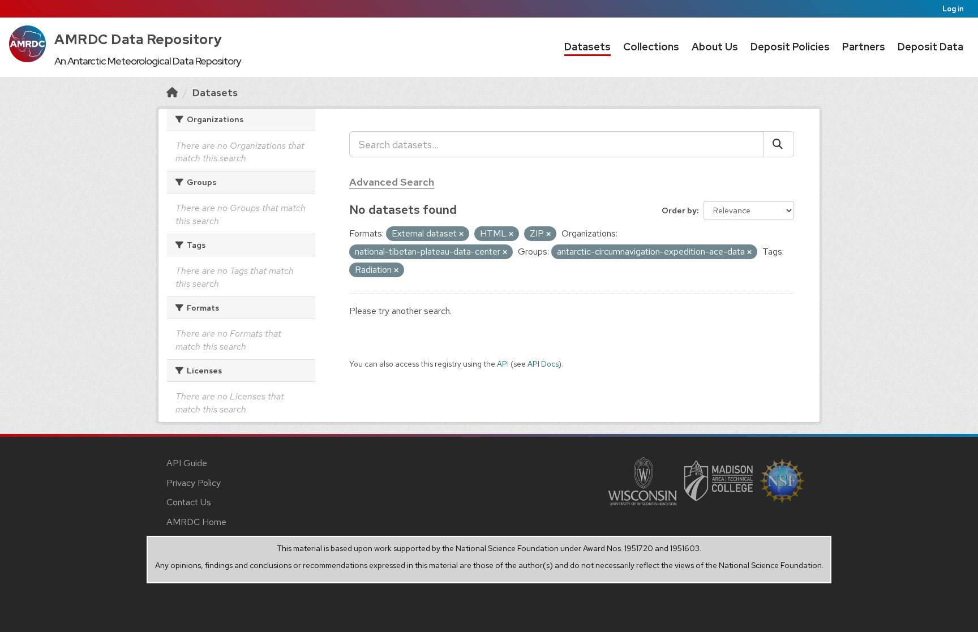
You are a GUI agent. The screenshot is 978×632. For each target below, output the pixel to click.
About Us (715, 46)
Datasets (587, 46)
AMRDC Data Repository (138, 39)
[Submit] (778, 144)
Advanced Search (391, 181)
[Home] (172, 92)
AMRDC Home (196, 522)
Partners (863, 46)
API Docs (543, 364)
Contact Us (188, 502)
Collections (651, 46)
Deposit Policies (790, 46)
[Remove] (461, 234)
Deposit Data (930, 46)
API (503, 364)
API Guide (186, 463)
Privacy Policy (193, 483)
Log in (953, 9)
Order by (679, 210)
